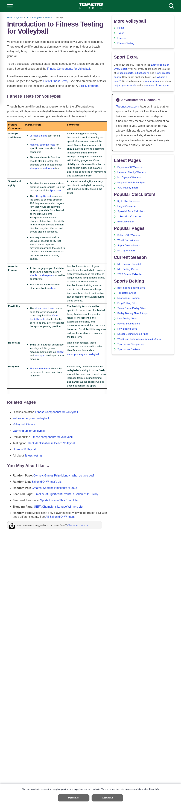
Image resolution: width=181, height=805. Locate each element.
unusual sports (125, 73)
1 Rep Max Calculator (129, 216)
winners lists (152, 81)
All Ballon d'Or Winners (60, 516)
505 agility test (43, 196)
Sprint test (55, 190)
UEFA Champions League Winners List (58, 506)
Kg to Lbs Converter (128, 201)
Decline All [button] (73, 797)
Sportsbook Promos (128, 298)
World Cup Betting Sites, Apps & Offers (139, 339)
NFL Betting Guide (127, 269)
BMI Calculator (125, 221)
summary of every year (157, 85)
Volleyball (37, 17)
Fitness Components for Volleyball (68, 68)
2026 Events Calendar (129, 274)
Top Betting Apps (126, 293)
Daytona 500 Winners (129, 167)
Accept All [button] (107, 797)
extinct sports (142, 73)
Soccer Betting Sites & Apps (132, 334)
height (60, 351)
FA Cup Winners (126, 250)
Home (10, 17)
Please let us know (77, 525)
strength (34, 168)
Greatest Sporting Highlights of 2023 (54, 487)
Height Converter (126, 206)
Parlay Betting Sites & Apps (132, 313)
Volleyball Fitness (24, 424)
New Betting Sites (127, 328)
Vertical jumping (38, 135)
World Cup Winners (128, 240)
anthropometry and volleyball (83, 354)
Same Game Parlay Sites (131, 308)
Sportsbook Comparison (130, 344)
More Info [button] (154, 789)
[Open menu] (10, 5)
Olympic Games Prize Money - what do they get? (63, 475)
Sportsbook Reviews (128, 349)
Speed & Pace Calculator (131, 211)
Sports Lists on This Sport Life (59, 500)
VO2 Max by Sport (127, 187)
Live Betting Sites (127, 318)
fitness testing (33, 455)
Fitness (48, 17)
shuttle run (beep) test (42, 275)
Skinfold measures (40, 368)
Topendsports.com (127, 106)
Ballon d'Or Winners (128, 235)
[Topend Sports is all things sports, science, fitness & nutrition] (91, 6)
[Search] (171, 5)
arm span (40, 355)
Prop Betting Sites (127, 303)
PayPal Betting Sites (128, 323)
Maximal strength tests (42, 144)
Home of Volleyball (24, 449)
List (27, 17)
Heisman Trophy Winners (131, 172)
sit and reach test (44, 308)
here (53, 288)
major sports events (125, 85)
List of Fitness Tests (55, 81)
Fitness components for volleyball (52, 436)
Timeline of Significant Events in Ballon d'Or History (66, 494)
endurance (49, 168)
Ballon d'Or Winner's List (46, 481)
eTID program (89, 85)
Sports (19, 17)
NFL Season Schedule (129, 264)
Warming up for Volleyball (29, 430)
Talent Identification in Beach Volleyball (50, 443)
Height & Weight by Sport (131, 182)
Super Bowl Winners (128, 245)
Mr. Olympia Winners (129, 177)
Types (120, 33)
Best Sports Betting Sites (131, 287)
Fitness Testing (125, 43)
